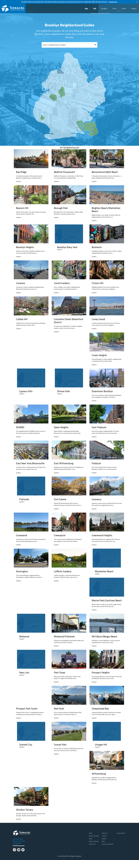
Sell (94, 8)
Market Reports (94, 841)
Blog (103, 841)
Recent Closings (94, 836)
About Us (105, 833)
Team (114, 8)
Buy (86, 8)
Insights (104, 8)
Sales (90, 833)
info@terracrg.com (18, 846)
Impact (134, 8)
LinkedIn (18, 849)
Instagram (14, 849)
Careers (104, 836)
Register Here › (113, 2)
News (124, 8)
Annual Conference (108, 844)
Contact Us (92, 844)
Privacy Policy (121, 833)
